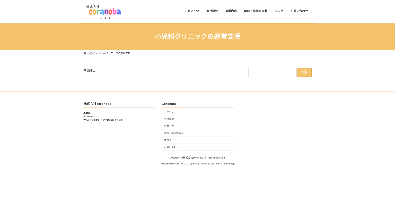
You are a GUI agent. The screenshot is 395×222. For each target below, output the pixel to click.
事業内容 (169, 125)
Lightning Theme (198, 163)
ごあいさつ (170, 111)
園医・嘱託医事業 (174, 132)
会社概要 (169, 118)
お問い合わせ (171, 147)
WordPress (179, 163)
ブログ (167, 140)
